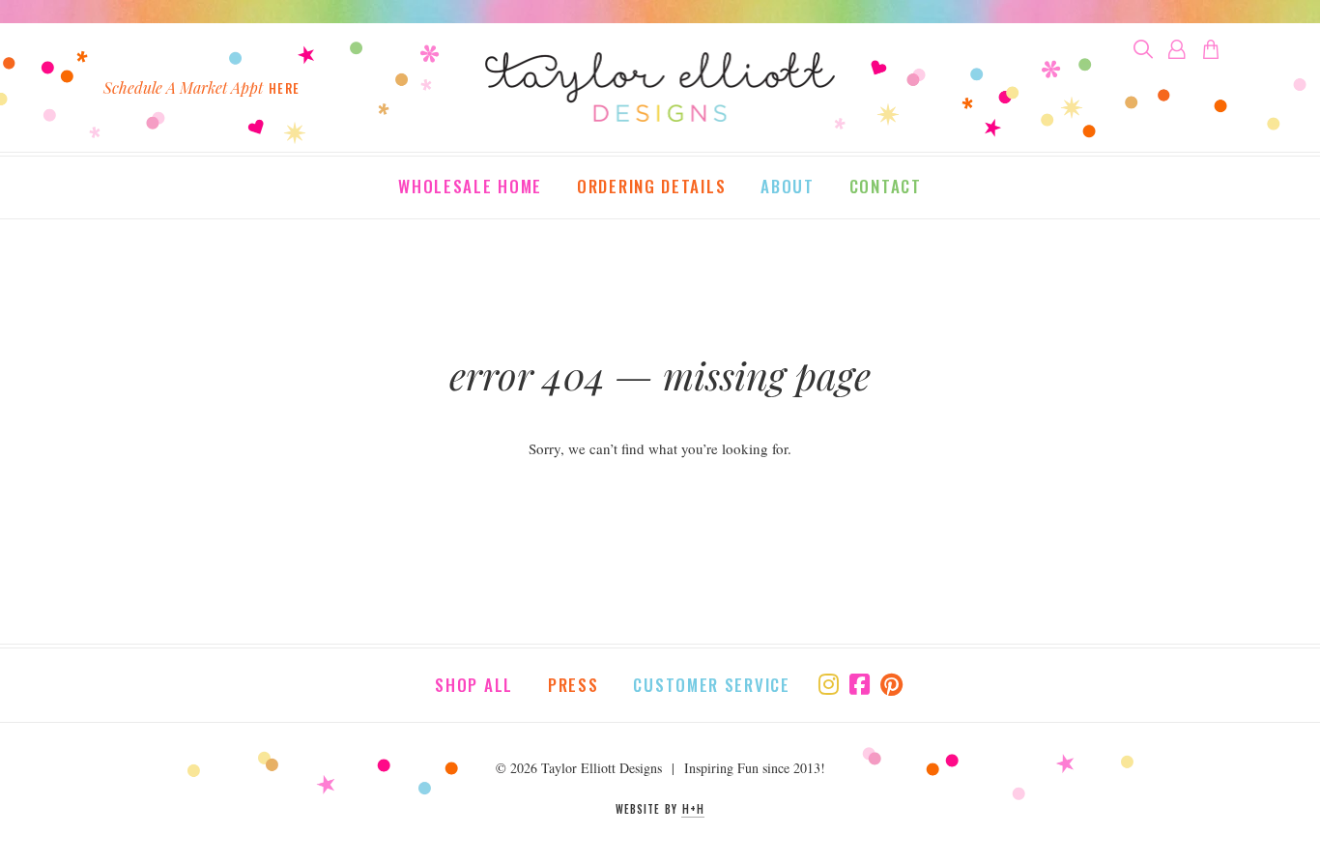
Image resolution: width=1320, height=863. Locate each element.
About (787, 188)
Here (284, 88)
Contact (885, 188)
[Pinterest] (891, 684)
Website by (660, 809)
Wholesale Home (470, 188)
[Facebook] (859, 684)
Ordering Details (651, 188)
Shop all (474, 684)
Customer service (711, 684)
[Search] (1143, 49)
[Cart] (1210, 49)
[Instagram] (828, 684)
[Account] (1177, 49)
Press (573, 684)
